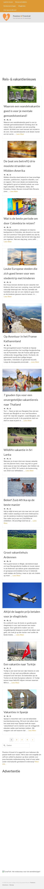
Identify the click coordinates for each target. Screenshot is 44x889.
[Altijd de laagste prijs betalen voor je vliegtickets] (22, 595)
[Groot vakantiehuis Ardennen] (22, 539)
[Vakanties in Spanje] (22, 699)
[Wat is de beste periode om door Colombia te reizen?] (22, 206)
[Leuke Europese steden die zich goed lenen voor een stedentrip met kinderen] (22, 256)
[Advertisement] (22, 53)
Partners (32, 882)
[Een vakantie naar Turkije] (22, 651)
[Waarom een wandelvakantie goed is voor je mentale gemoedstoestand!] (22, 94)
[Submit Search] (4, 745)
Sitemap (11, 885)
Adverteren (5, 885)
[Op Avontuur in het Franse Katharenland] (22, 318)
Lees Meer (20, 134)
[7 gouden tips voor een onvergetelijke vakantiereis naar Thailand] (22, 380)
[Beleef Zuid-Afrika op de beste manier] (22, 486)
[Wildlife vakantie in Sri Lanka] (22, 436)
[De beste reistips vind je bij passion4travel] (22, 17)
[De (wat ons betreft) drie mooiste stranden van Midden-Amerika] (22, 149)
